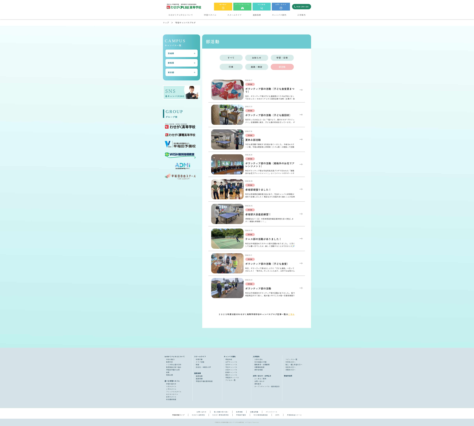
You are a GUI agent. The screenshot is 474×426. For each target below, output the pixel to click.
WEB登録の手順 (260, 362)
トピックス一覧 (291, 359)
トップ (166, 22)
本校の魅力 (170, 359)
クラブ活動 (200, 362)
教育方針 (169, 362)
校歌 (167, 372)
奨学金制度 (258, 370)
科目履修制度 (171, 399)
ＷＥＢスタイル (172, 394)
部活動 (282, 66)
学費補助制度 (259, 367)
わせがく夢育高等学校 (220, 415)
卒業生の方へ (291, 370)
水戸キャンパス (231, 362)
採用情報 (239, 412)
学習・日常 (282, 57)
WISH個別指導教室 (261, 415)
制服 (197, 364)
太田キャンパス (231, 370)
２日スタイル (171, 389)
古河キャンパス (231, 364)
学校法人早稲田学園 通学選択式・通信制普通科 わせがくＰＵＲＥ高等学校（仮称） (189, 6)
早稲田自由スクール (294, 415)
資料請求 (223, 4)
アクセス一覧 (230, 380)
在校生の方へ (291, 367)
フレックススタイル (173, 391)
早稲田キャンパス (232, 377)
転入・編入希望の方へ (294, 364)
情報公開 (169, 375)
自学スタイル (171, 397)
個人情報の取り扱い (221, 412)
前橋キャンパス (231, 372)
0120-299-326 (302, 6)
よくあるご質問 (260, 378)
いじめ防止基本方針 (173, 364)
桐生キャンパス (231, 375)
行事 (231, 66)
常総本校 (228, 359)
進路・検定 (256, 66)
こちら (291, 314)
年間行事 (199, 359)
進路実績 (199, 378)
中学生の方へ (291, 362)
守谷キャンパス (231, 367)
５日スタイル (171, 386)
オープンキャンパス (242, 4)
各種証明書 (254, 412)
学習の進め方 (171, 384)
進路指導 (199, 376)
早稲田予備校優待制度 (204, 381)
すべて (231, 57)
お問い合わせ (280, 4)
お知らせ (256, 57)
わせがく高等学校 (198, 415)
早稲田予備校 (241, 415)
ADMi (277, 415)
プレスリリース (271, 412)
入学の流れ (258, 359)
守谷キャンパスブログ (185, 22)
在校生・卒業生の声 (203, 367)
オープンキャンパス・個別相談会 (267, 386)
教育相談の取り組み (173, 367)
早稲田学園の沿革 (173, 370)
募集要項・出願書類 (262, 364)
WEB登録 (262, 4)
